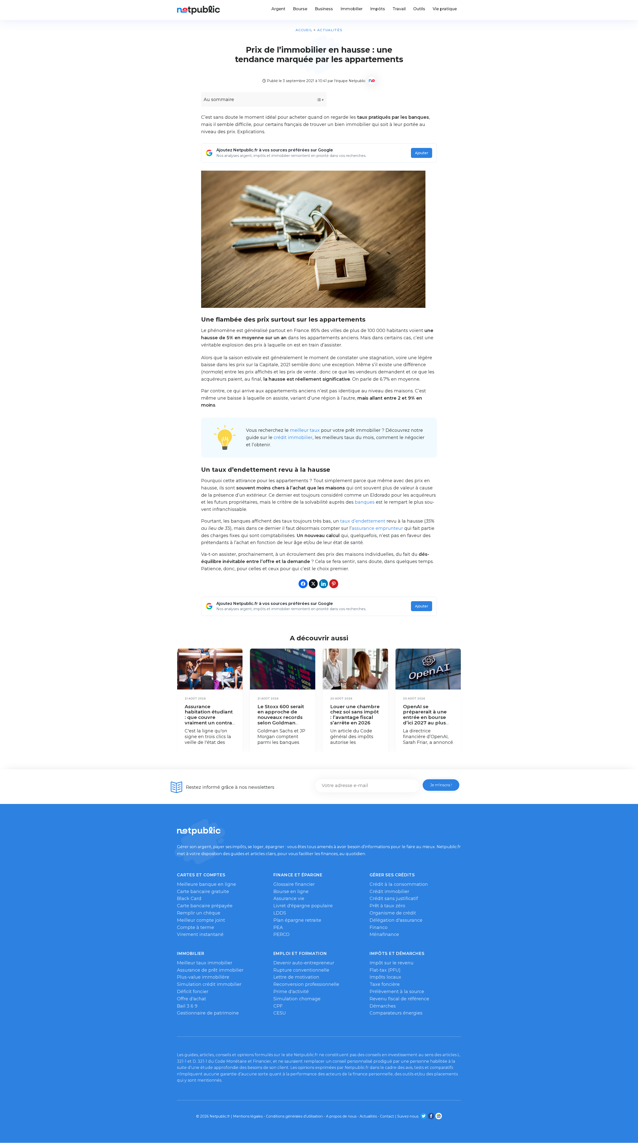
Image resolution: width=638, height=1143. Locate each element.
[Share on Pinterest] (333, 583)
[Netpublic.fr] (198, 9)
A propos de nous (341, 1116)
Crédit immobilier (389, 891)
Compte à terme (195, 927)
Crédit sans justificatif (394, 898)
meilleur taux (305, 430)
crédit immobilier (293, 437)
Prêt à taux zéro (387, 906)
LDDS (279, 913)
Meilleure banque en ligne (206, 884)
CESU (279, 1013)
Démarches (383, 1006)
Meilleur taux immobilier (204, 963)
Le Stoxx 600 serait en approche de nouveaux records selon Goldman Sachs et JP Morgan (281, 717)
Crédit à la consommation (399, 884)
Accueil (304, 30)
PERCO (281, 934)
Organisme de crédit (393, 913)
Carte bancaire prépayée (205, 906)
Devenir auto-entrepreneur (303, 963)
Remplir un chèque (198, 913)
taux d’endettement (362, 521)
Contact (387, 1116)
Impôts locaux (385, 977)
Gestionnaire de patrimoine (208, 1013)
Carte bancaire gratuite (203, 891)
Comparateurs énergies (396, 1013)
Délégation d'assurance (396, 920)
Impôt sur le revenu (391, 963)
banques (365, 502)
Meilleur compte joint (201, 920)
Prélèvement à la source (397, 991)
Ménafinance (384, 934)
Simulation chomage (296, 999)
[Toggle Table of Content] (315, 100)
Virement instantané (200, 934)
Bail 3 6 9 (187, 1006)
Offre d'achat (191, 999)
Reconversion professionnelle (306, 984)
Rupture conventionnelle (301, 970)
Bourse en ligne (291, 891)
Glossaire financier (294, 884)
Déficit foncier (192, 991)
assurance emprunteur (377, 528)
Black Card (189, 898)
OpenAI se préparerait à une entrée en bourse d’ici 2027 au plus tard (425, 717)
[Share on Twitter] (313, 583)
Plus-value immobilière (203, 977)
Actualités (329, 30)
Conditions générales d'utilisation (294, 1116)
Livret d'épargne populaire (303, 906)
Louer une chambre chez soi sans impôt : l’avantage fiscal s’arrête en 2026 (355, 715)
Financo (379, 927)
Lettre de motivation (296, 977)
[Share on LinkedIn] (323, 583)
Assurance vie (288, 898)
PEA (278, 927)
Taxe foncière (385, 984)
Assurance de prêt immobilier (210, 970)
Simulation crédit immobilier (209, 984)
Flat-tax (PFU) (385, 970)
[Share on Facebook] (303, 583)
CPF (278, 1006)
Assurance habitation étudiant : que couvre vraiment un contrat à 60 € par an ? (209, 717)
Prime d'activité (291, 991)
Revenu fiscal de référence (399, 999)
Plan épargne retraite (297, 920)
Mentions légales (248, 1116)
